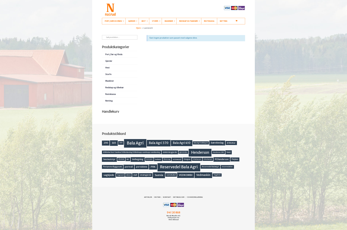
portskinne (141, 166)
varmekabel (171, 175)
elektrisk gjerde (170, 152)
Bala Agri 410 (181, 143)
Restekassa (110, 94)
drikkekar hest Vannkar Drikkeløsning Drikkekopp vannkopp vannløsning (131, 152)
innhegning (137, 159)
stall (135, 175)
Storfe (108, 74)
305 (121, 143)
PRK (153, 166)
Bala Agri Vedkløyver (201, 143)
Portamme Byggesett (112, 167)
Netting (109, 101)
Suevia (159, 175)
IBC (128, 159)
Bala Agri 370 (158, 143)
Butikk (158, 197)
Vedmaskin (203, 175)
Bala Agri (135, 143)
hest (229, 152)
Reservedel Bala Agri (179, 167)
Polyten (235, 159)
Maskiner (109, 81)
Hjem (138, 28)
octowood (177, 159)
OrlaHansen (197, 159)
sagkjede (109, 175)
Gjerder (108, 61)
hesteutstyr (109, 159)
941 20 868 (173, 212)
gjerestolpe (183, 152)
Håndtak (121, 159)
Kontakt (167, 197)
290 (106, 142)
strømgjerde (145, 175)
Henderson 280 (218, 152)
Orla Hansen (208, 159)
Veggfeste (217, 175)
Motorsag (167, 159)
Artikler (148, 197)
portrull (129, 166)
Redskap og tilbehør (114, 87)
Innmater (149, 159)
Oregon (187, 159)
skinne (128, 175)
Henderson (200, 152)
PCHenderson (222, 159)
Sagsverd (120, 175)
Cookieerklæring (195, 197)
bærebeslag (217, 142)
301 (114, 142)
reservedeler (227, 166)
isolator (158, 159)
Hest (107, 67)
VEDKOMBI (185, 175)
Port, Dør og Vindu (113, 54)
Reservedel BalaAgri (210, 166)
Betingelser (178, 197)
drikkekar (231, 143)
